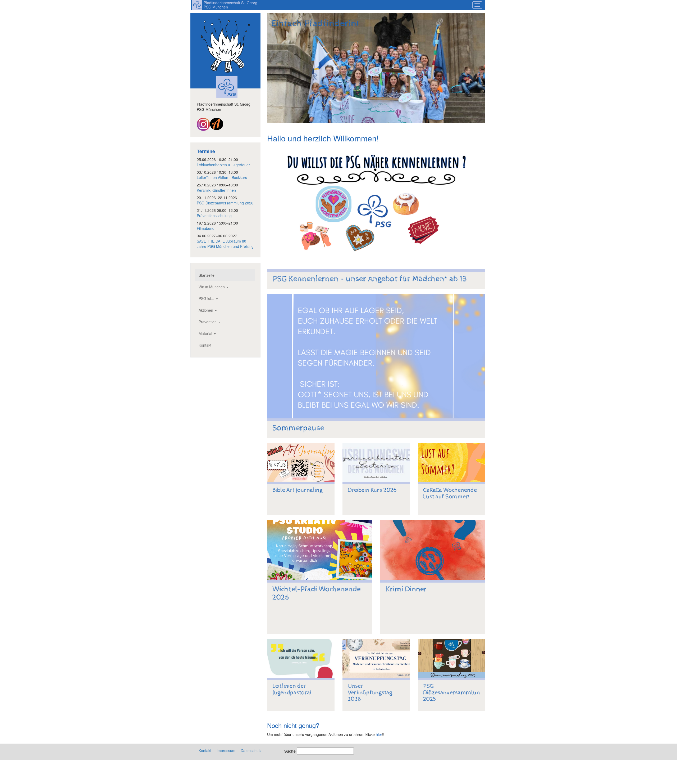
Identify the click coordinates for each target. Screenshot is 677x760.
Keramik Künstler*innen (216, 190)
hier (379, 734)
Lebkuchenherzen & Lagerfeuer (223, 164)
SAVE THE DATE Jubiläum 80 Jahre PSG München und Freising (225, 243)
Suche (290, 751)
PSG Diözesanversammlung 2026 (225, 202)
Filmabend (205, 228)
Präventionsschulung (214, 215)
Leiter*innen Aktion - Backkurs (222, 177)
